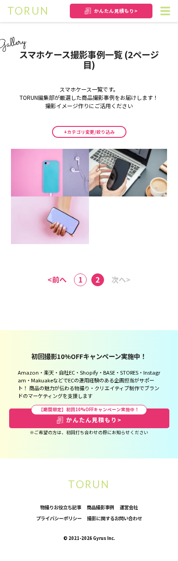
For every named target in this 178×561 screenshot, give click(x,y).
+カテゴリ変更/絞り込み (89, 132)
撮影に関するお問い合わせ (114, 518)
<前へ (57, 279)
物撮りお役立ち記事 (60, 507)
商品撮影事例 (100, 507)
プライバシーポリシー (59, 518)
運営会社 (129, 507)
